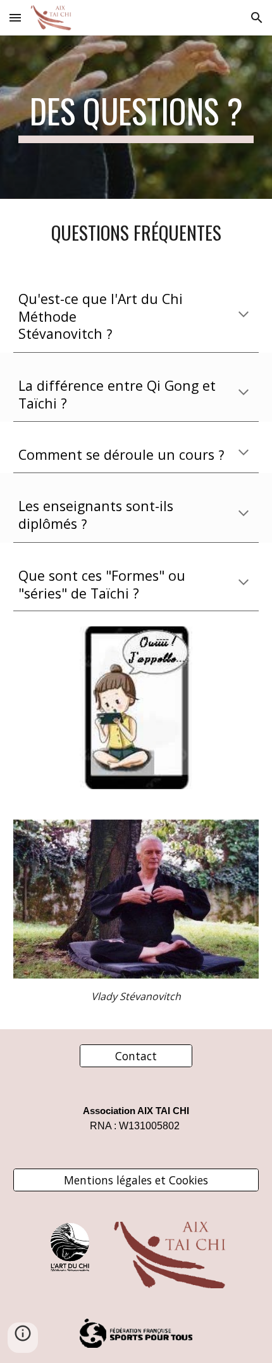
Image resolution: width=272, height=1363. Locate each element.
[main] (136, 117)
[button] (15, 17)
